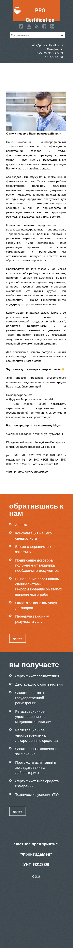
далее (17, 638)
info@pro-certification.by (47, 45)
